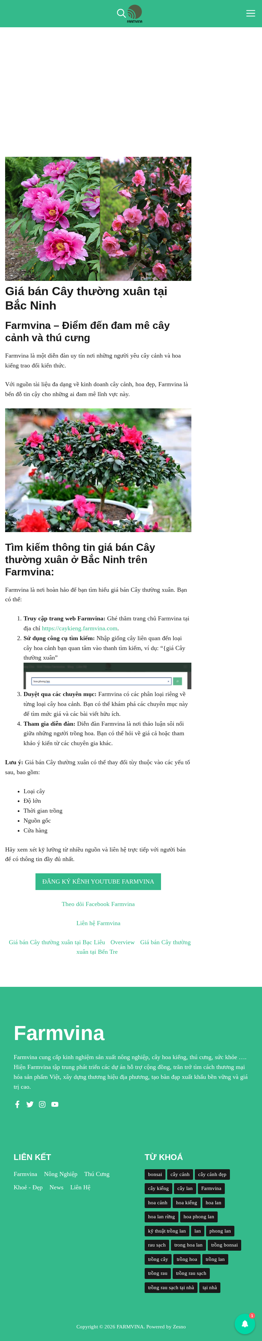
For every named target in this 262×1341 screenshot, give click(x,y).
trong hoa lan (188, 1245)
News (56, 1187)
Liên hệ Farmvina (98, 923)
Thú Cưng (97, 1174)
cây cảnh (180, 1174)
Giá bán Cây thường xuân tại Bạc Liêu (57, 942)
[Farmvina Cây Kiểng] (134, 13)
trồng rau (158, 1273)
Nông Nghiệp (60, 1174)
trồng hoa (187, 1259)
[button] (121, 13)
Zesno (179, 1326)
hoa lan (213, 1202)
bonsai (155, 1174)
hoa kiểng (186, 1202)
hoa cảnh (158, 1202)
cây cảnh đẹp (212, 1174)
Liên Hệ (80, 1187)
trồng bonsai (224, 1245)
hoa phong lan (199, 1216)
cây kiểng (158, 1188)
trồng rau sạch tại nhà (171, 1287)
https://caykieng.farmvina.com (79, 628)
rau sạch (157, 1245)
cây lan (185, 1188)
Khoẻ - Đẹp (28, 1187)
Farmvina (25, 1174)
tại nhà (210, 1287)
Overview (123, 942)
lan (197, 1231)
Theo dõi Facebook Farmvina (98, 904)
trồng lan (215, 1259)
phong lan (220, 1231)
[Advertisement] (131, 78)
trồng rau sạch (191, 1273)
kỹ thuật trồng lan (167, 1231)
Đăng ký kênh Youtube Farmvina (98, 881)
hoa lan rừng (161, 1216)
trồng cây (158, 1259)
